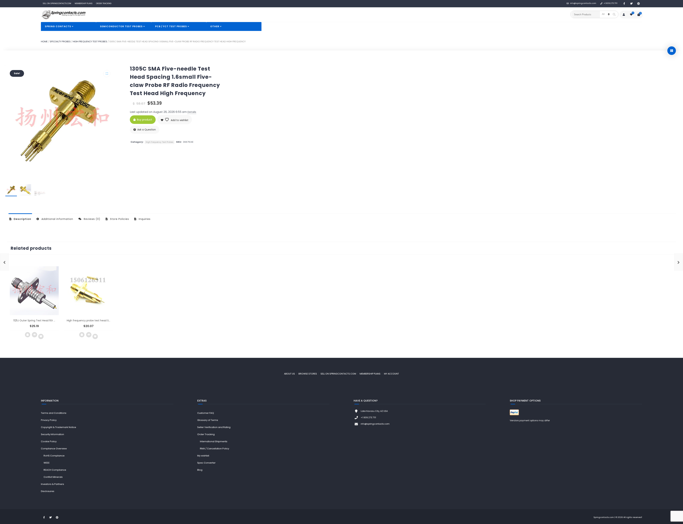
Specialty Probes (60, 41)
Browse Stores (307, 373)
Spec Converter (206, 462)
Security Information (52, 434)
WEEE (47, 462)
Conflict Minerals (53, 477)
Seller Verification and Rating (214, 427)
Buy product (144, 119)
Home (44, 41)
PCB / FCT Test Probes (171, 26)
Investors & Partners (52, 484)
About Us (289, 373)
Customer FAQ (205, 413)
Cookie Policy (49, 441)
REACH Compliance (55, 470)
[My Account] (623, 14)
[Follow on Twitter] (631, 3)
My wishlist (203, 455)
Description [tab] (22, 219)
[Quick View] (34, 334)
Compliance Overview (54, 448)
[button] (106, 73)
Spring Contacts (58, 26)
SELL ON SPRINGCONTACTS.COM (57, 3)
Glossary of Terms (207, 420)
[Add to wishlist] (41, 336)
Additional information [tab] (57, 219)
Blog (199, 470)
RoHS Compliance (54, 455)
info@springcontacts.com (583, 3)
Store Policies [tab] (119, 219)
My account (391, 373)
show (671, 50)
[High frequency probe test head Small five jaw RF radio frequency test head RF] (4, 262)
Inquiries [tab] (144, 219)
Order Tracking (104, 3)
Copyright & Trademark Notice (58, 427)
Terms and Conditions (53, 413)
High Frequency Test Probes (90, 41)
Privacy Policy (49, 420)
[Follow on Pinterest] (638, 3)
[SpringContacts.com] (63, 14)
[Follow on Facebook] (624, 3)
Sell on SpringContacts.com (338, 373)
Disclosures (47, 491)
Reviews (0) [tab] (91, 219)
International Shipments (213, 441)
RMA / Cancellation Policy (214, 448)
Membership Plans (83, 3)
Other (214, 26)
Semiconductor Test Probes (121, 26)
